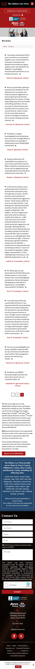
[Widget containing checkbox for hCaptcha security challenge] (17, 585)
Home (5, 46)
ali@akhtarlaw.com (18, 629)
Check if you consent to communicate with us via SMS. (16, 546)
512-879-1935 (17, 624)
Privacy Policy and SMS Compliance (15, 579)
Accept (18, 666)
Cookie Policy (25, 664)
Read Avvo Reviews (13, 453)
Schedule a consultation (17, 11)
